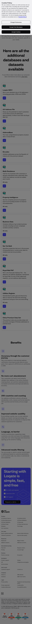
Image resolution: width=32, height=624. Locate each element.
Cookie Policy (22, 17)
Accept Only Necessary (16, 27)
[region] (16, 17)
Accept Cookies (16, 32)
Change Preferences (16, 22)
